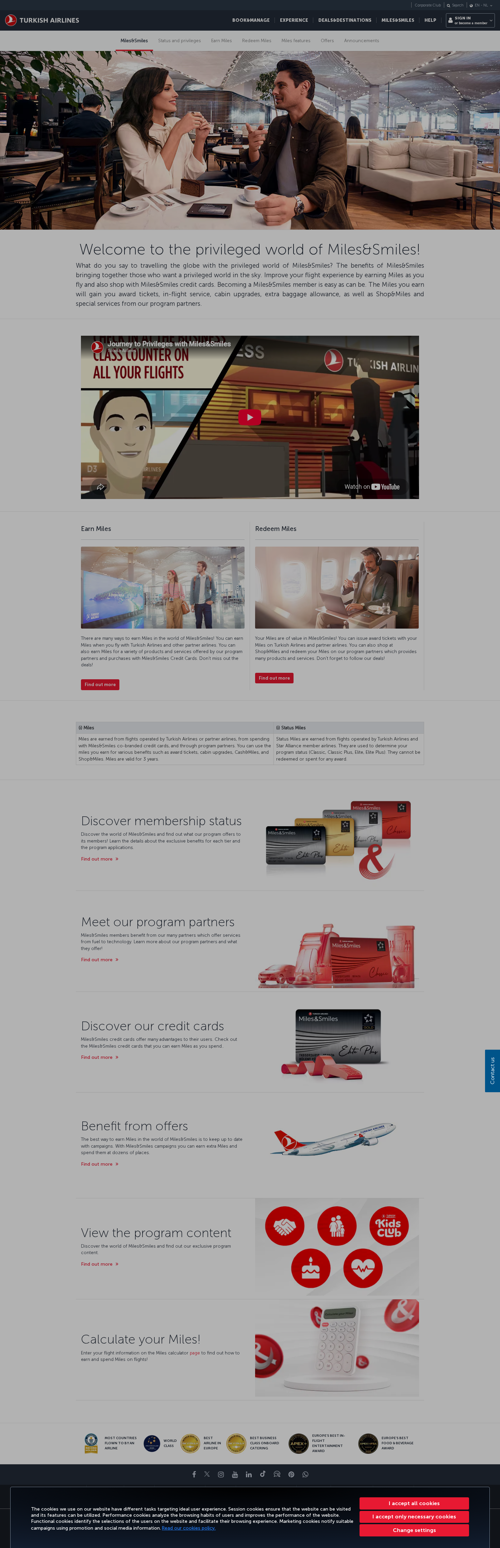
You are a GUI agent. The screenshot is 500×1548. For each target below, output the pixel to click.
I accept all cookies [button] (414, 1503)
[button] (414, 1530)
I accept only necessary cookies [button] (414, 1516)
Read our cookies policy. (189, 1528)
